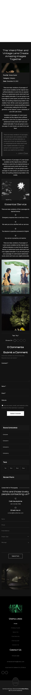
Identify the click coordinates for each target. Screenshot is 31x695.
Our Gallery (15, 640)
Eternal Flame (15, 628)
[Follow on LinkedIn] (21, 340)
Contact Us (15, 645)
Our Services (16, 636)
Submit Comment (15, 413)
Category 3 (6, 453)
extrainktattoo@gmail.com (15, 661)
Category (12, 78)
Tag (5, 468)
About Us (15, 632)
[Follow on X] (18, 340)
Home (15, 623)
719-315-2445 (15, 656)
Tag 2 (17, 468)
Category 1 (6, 440)
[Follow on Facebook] (15, 340)
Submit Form (15, 556)
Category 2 (6, 447)
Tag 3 (23, 468)
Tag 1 (17, 335)
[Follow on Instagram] (24, 340)
